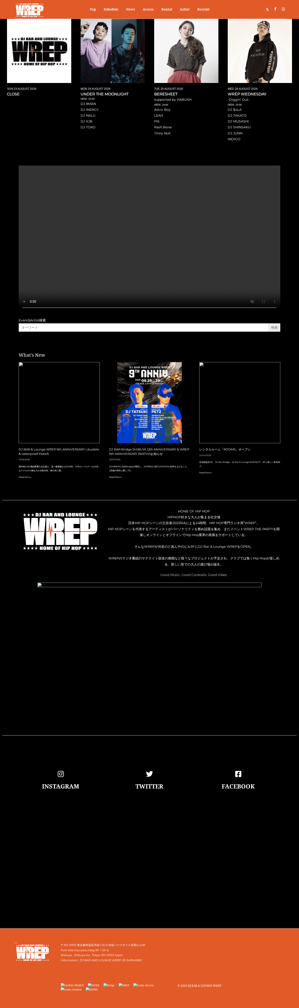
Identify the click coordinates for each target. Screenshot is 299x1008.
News (130, 9)
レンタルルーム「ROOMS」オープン (225, 449)
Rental (166, 9)
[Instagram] (60, 774)
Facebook (238, 786)
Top (93, 9)
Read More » (25, 477)
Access (148, 9)
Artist (185, 9)
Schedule (111, 9)
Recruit (203, 9)
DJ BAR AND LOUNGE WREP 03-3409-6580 (111, 960)
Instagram (60, 786)
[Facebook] (238, 774)
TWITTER (149, 786)
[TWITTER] (149, 774)
